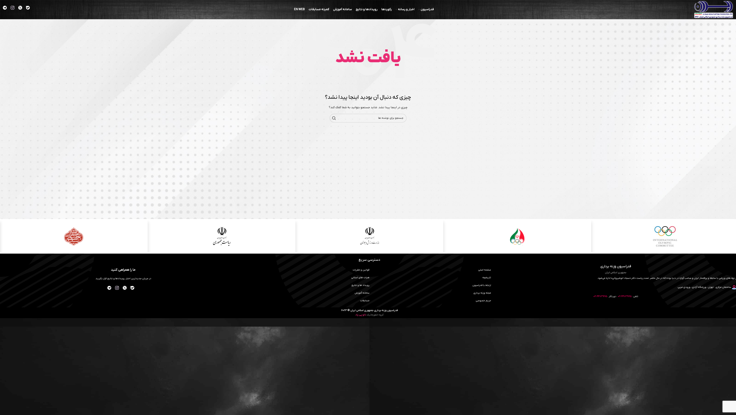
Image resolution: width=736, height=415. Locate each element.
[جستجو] (334, 118)
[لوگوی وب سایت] (713, 9)
